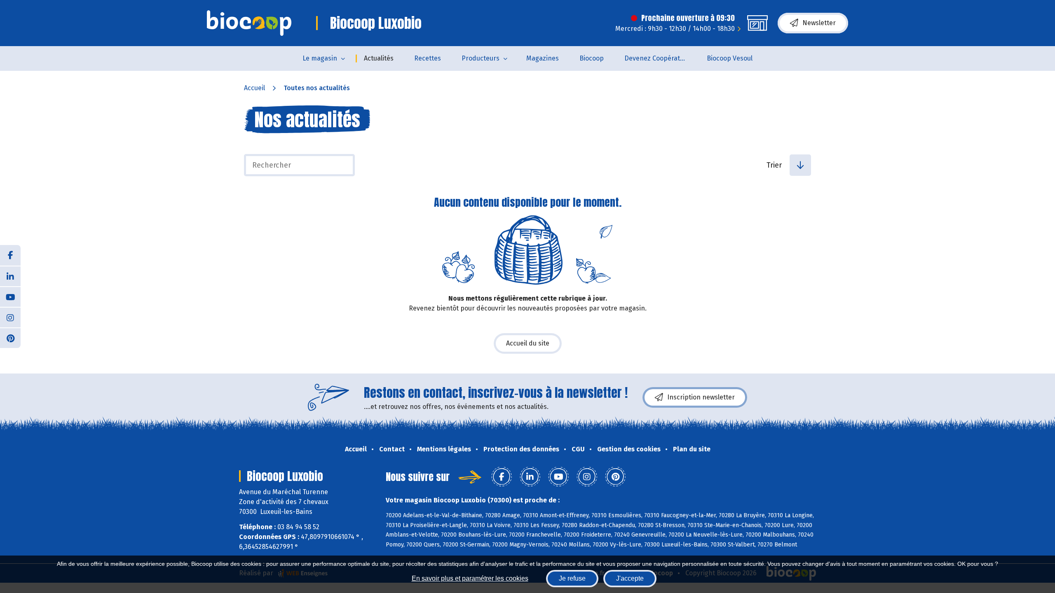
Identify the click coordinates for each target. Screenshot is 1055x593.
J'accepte (630, 578)
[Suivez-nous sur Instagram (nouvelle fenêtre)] (10, 317)
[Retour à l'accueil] (249, 23)
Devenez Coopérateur (657, 58)
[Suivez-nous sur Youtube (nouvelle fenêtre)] (10, 296)
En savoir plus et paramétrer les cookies (470, 578)
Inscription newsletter (701, 397)
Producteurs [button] (480, 58)
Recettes (427, 58)
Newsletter (819, 23)
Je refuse (572, 578)
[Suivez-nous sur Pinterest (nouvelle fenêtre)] (10, 337)
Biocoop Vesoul (730, 58)
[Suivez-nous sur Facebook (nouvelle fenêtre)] (10, 255)
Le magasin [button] (319, 58)
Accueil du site (527, 343)
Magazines (542, 58)
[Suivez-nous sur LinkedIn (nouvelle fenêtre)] (10, 276)
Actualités (379, 58)
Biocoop (591, 58)
